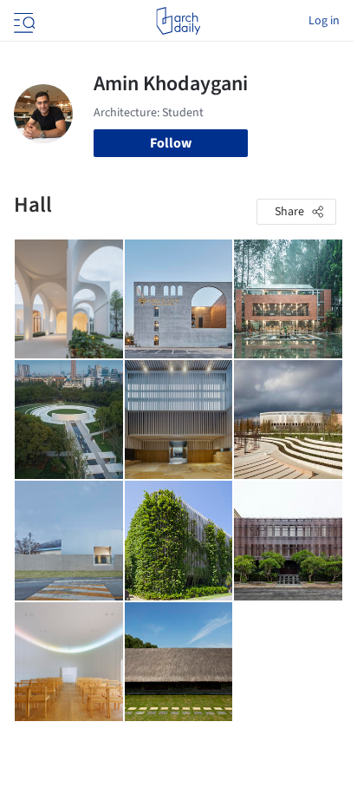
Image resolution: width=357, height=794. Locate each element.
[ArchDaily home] (178, 21)
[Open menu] (22, 21)
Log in (324, 21)
